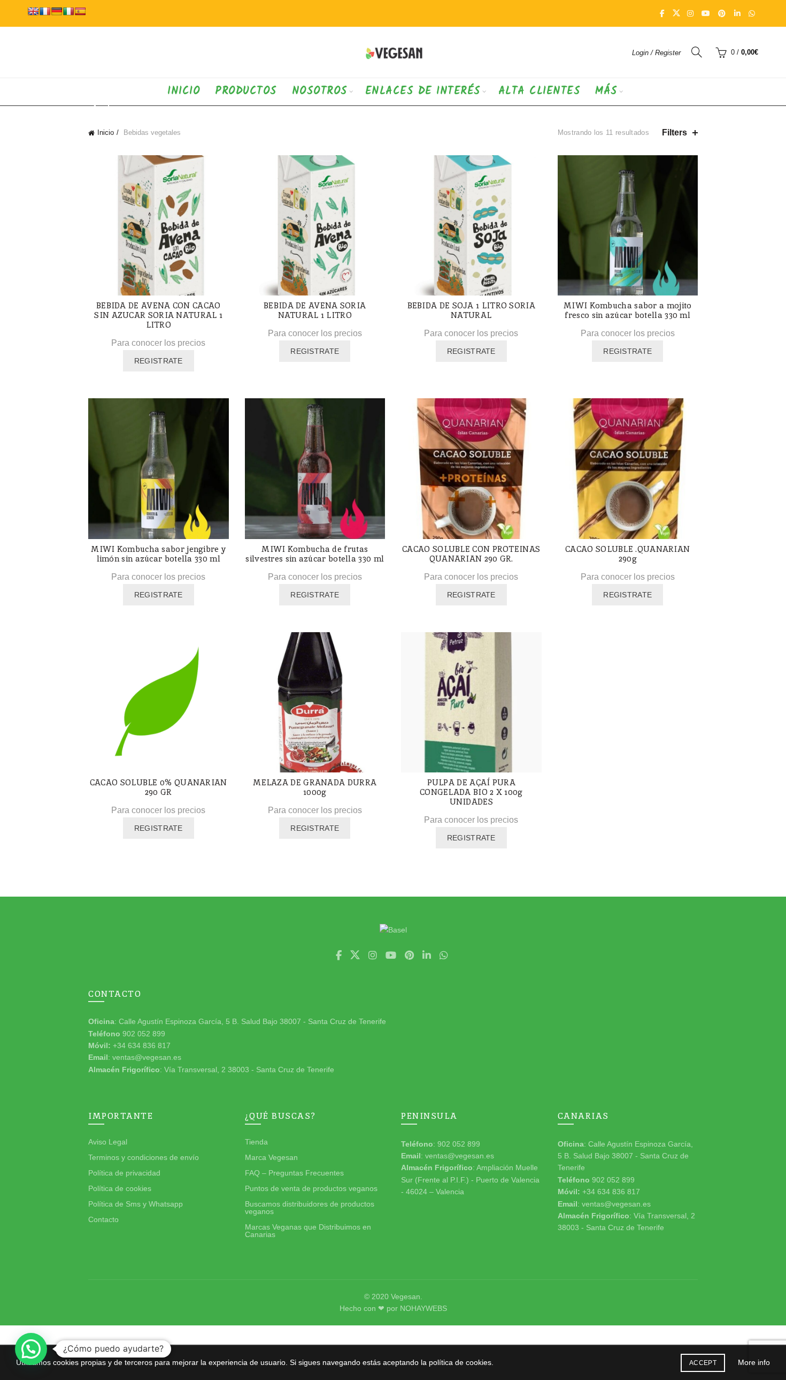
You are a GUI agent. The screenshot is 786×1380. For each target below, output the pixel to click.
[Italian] (68, 11)
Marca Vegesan (271, 1157)
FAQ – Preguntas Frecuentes (294, 1173)
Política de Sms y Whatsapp (135, 1204)
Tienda (256, 1142)
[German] (56, 11)
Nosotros (320, 91)
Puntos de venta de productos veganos (311, 1188)
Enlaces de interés (423, 91)
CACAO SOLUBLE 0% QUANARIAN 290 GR (158, 787)
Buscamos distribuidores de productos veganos (309, 1208)
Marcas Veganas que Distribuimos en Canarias (308, 1231)
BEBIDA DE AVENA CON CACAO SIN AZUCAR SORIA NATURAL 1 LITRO (158, 315)
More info (754, 1362)
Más (606, 91)
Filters (674, 132)
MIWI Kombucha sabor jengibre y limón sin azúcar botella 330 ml (158, 554)
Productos (246, 91)
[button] (31, 1349)
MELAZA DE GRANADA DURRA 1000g (314, 787)
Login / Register (656, 53)
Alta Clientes (539, 91)
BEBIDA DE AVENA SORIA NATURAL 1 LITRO (315, 310)
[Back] (101, 106)
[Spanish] (80, 11)
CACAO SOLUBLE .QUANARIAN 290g (627, 554)
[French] (45, 11)
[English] (33, 11)
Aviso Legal (107, 1142)
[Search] (696, 52)
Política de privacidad (124, 1173)
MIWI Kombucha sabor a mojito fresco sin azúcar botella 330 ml (627, 310)
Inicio (183, 91)
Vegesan (405, 1296)
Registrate (158, 361)
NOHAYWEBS (423, 1308)
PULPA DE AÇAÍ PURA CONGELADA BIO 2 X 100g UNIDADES (471, 792)
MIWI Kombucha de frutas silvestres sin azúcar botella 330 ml (314, 554)
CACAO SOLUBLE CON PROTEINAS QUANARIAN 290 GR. (471, 554)
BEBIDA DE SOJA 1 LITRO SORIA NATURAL (471, 310)
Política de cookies (119, 1188)
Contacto (103, 1219)
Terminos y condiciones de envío (143, 1157)
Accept (702, 1363)
